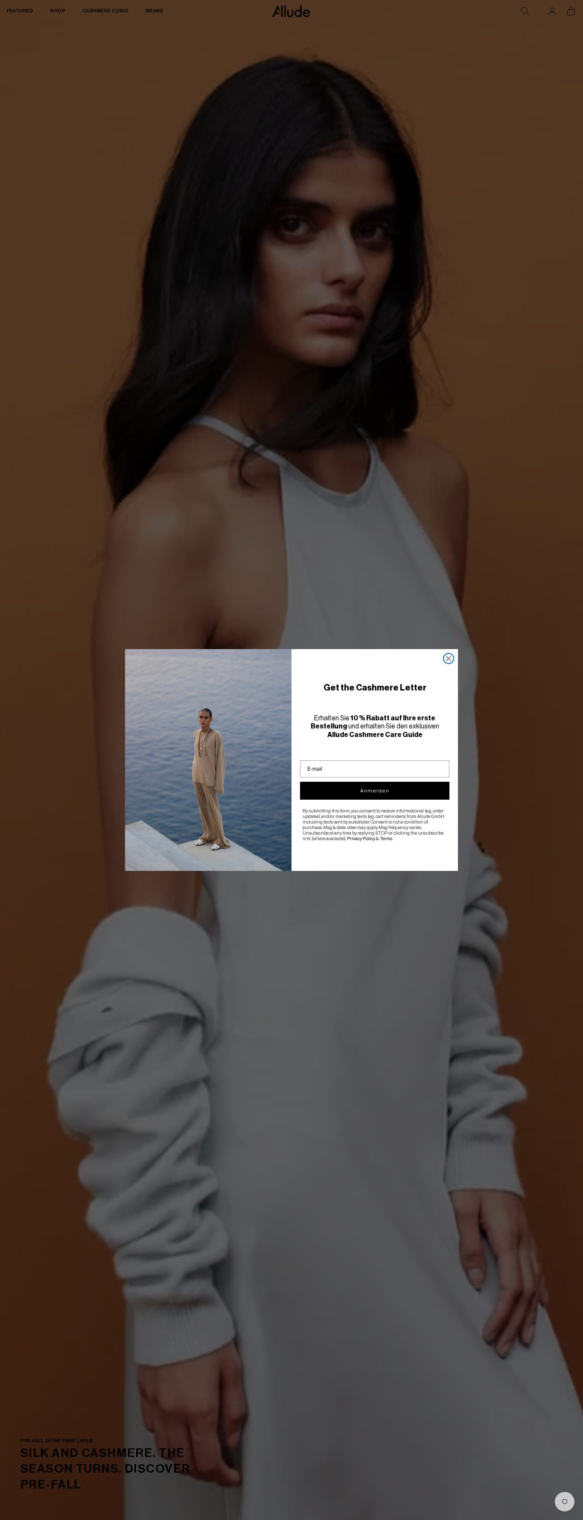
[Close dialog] (448, 658)
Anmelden (374, 790)
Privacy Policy (361, 838)
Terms (386, 838)
